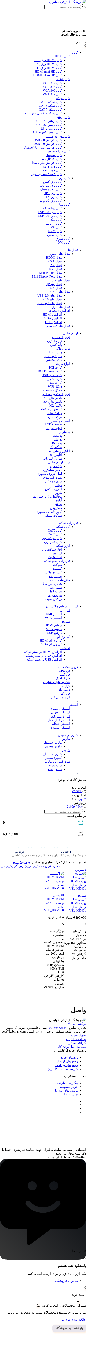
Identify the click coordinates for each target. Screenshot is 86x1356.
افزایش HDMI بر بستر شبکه (43, 652)
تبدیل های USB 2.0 (49, 295)
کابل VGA (63, 79)
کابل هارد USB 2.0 (50, 212)
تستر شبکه (55, 557)
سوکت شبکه (53, 515)
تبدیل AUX (54, 288)
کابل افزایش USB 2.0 (48, 140)
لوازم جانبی (70, 333)
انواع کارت (63, 363)
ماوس (66, 738)
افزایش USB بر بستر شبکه (44, 659)
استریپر (57, 553)
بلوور (58, 492)
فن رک (65, 693)
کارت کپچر (55, 379)
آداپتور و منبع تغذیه (58, 451)
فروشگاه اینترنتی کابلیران (70, 855)
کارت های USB (52, 375)
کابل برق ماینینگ (51, 189)
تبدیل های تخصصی (58, 326)
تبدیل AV (56, 265)
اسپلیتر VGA (53, 617)
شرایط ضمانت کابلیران (62, 1069)
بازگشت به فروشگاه (69, 1328)
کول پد (65, 686)
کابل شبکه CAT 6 (50, 105)
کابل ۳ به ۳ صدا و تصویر (46, 174)
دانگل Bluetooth (52, 390)
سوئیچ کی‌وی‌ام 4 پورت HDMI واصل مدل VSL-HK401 (77, 903)
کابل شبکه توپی (52, 538)
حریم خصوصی (68, 1086)
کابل (75, 52)
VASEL (77, 791)
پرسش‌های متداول (66, 1090)
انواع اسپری (54, 428)
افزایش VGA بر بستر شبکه (44, 655)
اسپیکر (73, 704)
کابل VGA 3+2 (52, 83)
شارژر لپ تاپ (52, 458)
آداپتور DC (55, 454)
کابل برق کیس (52, 181)
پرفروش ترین (21, 862)
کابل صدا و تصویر (58, 151)
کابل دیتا (64, 204)
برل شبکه (55, 576)
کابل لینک (56, 219)
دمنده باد (64, 689)
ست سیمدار (54, 765)
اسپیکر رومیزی (60, 708)
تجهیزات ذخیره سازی (56, 394)
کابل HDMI (62, 56)
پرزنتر (58, 504)
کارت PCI (55, 367)
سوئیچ (66, 621)
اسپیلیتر (65, 610)
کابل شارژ (63, 238)
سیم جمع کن (53, 481)
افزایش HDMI (52, 314)
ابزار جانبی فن (60, 697)
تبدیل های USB (60, 291)
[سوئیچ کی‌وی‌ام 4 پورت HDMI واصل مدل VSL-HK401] (76, 881)
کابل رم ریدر (53, 223)
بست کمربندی (52, 477)
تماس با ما (71, 1094)
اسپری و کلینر (61, 420)
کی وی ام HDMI (51, 640)
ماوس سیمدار (52, 742)
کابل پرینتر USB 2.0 (49, 121)
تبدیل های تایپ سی (49, 303)
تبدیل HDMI (54, 257)
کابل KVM (55, 231)
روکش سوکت (52, 599)
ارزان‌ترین (25, 866)
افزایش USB (53, 322)
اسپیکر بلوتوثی (60, 712)
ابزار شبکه (63, 545)
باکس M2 (55, 405)
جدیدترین (38, 866)
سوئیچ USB (54, 633)
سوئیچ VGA (54, 629)
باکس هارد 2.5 (52, 398)
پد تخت (57, 435)
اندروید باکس (53, 489)
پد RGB (57, 443)
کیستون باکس (52, 572)
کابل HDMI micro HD (47, 75)
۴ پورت (81, 799)
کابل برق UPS (53, 193)
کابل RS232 (54, 227)
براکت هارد (54, 417)
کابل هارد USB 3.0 (50, 216)
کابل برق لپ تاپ (51, 185)
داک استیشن (54, 360)
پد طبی (57, 439)
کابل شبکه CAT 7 (50, 109)
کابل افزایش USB (58, 136)
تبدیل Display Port (50, 272)
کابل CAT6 (55, 534)
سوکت (57, 564)
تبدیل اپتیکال (54, 284)
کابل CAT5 (55, 530)
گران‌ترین (11, 866)
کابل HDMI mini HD (48, 71)
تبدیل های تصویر (59, 253)
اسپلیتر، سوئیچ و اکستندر (61, 606)
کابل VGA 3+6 (52, 90)
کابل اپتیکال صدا (51, 159)
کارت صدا (55, 382)
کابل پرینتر (63, 117)
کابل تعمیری (54, 235)
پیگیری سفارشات (66, 1083)
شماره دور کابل (51, 583)
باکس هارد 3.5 (52, 401)
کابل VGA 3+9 (52, 94)
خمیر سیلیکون (52, 470)
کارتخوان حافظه (51, 409)
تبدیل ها (73, 250)
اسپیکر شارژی (60, 716)
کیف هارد (56, 466)
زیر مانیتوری (54, 341)
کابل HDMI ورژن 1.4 (48, 67)
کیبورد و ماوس (68, 735)
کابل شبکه (63, 98)
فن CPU (64, 670)
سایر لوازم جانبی (59, 462)
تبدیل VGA (54, 261)
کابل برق (64, 178)
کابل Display (54, 155)
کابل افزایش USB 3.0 (48, 143)
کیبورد (66, 750)
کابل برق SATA (52, 197)
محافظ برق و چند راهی (47, 496)
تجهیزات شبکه (68, 523)
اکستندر (65, 648)
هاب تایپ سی (53, 356)
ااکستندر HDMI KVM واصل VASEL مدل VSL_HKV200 (54, 903)
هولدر (58, 485)
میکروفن (56, 508)
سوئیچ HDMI (53, 625)
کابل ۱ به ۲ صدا (52, 170)
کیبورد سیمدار (53, 754)
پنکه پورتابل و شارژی (56, 682)
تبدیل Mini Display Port (47, 276)
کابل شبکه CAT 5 (50, 102)
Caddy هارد (54, 413)
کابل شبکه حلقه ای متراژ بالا (43, 113)
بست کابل (55, 591)
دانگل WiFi (55, 386)
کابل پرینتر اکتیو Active (47, 132)
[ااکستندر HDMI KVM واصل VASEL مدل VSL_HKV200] (54, 881)
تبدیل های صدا (60, 280)
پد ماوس (64, 432)
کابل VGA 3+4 (52, 86)
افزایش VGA (53, 318)
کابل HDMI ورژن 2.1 (48, 60)
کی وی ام (63, 636)
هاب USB (55, 352)
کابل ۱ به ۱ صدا (52, 166)
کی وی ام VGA (51, 644)
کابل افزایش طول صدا (47, 162)
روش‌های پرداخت (66, 1065)
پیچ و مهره (55, 595)
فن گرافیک (63, 678)
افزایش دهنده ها (59, 310)
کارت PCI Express (50, 371)
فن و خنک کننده (67, 667)
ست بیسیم (55, 769)
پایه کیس (56, 344)
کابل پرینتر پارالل (51, 128)
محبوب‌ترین (52, 866)
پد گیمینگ (56, 447)
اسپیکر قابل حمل (58, 720)
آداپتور (58, 500)
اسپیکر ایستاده (60, 727)
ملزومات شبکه (60, 580)
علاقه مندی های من (73, 1319)
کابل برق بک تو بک (50, 200)
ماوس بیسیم (53, 746)
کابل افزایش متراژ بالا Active (43, 147)
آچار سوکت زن (52, 549)
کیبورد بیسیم (53, 757)
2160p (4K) (74, 806)
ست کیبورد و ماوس (57, 761)
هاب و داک (63, 348)
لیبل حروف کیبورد (50, 473)
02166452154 (58, 1027)
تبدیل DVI (55, 269)
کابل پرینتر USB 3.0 (49, 124)
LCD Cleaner (53, 424)
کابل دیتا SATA (52, 208)
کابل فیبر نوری (52, 542)
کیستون (57, 568)
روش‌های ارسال (67, 1061)
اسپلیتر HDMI (52, 614)
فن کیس (64, 674)
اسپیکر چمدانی (60, 723)
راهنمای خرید (69, 1057)
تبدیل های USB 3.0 (49, 299)
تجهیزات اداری (60, 337)
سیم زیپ (56, 587)
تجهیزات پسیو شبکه (57, 561)
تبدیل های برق (61, 307)
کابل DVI (64, 242)
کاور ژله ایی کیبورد (49, 511)
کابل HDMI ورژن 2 (49, 64)
